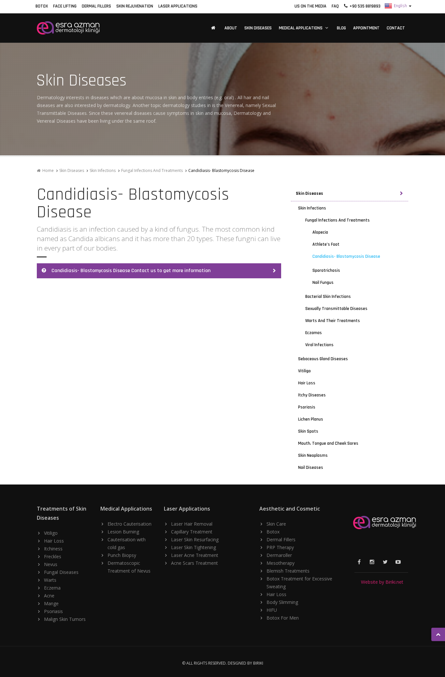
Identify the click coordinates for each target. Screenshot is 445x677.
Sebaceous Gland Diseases (323, 359)
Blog (341, 28)
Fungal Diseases (61, 572)
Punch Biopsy (122, 555)
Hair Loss (306, 383)
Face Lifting (65, 6)
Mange (51, 603)
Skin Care (276, 524)
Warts (50, 580)
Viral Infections (319, 345)
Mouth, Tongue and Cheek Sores (328, 443)
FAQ (335, 6)
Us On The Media (310, 6)
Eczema (52, 588)
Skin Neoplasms (313, 455)
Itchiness (53, 549)
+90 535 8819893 (364, 6)
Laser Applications (177, 6)
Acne (49, 595)
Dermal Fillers (96, 6)
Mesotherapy (280, 563)
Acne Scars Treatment (194, 563)
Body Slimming (282, 602)
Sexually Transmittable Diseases (336, 309)
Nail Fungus (323, 282)
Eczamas (313, 333)
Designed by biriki (245, 663)
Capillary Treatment (191, 532)
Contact (396, 28)
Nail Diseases (310, 467)
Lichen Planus (310, 419)
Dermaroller (279, 555)
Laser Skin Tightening (193, 547)
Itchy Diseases (312, 395)
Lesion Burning (123, 532)
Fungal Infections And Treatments (152, 170)
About (230, 28)
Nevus (50, 564)
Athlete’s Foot (325, 244)
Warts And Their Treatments (332, 321)
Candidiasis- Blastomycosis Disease (346, 256)
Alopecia (320, 232)
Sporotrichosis (326, 270)
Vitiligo (304, 371)
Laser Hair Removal (191, 524)
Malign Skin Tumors (65, 619)
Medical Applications (301, 28)
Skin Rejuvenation (134, 6)
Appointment (366, 28)
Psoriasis (306, 407)
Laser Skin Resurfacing (195, 539)
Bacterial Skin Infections (328, 297)
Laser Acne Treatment (194, 555)
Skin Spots (308, 431)
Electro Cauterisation (129, 524)
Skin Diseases (258, 28)
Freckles (52, 556)
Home (47, 170)
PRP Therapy (280, 547)
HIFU (271, 610)
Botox (42, 6)
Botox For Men (282, 618)
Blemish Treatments (287, 571)
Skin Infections (103, 170)
